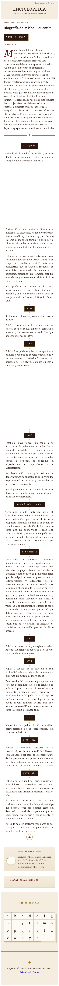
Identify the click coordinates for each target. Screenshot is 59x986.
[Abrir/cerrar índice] (53, 12)
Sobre (36, 972)
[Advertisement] (29, 195)
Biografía (22, 23)
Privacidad (25, 972)
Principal (9, 23)
